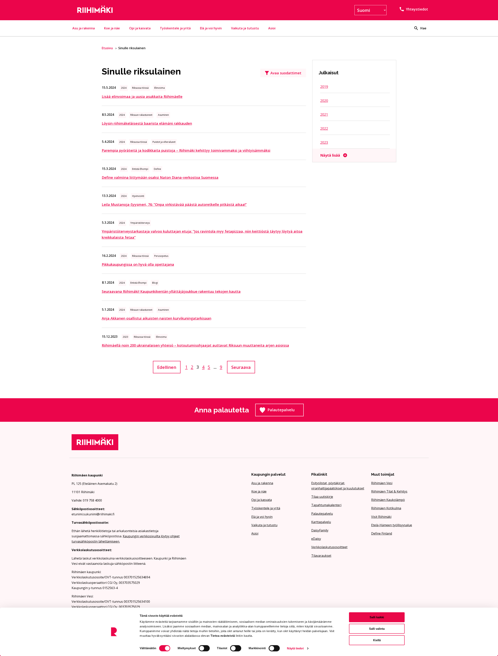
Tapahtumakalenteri (326, 505)
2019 (324, 86)
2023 (324, 142)
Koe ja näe (112, 28)
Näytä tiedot (295, 648)
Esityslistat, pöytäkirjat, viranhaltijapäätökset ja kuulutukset (337, 485)
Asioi (271, 28)
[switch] (204, 648)
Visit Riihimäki (381, 517)
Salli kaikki (377, 617)
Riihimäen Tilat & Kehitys (389, 491)
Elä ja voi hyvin (211, 28)
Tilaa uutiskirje (322, 497)
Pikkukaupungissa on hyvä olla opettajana (138, 264)
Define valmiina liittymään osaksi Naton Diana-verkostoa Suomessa (160, 177)
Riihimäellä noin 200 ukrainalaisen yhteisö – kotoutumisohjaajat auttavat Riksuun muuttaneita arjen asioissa (195, 345)
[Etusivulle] (129, 10)
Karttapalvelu (321, 522)
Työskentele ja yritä (175, 28)
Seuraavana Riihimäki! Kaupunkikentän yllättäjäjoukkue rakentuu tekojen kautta (171, 291)
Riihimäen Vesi (381, 483)
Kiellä (377, 640)
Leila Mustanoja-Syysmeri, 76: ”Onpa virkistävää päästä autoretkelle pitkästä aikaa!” (174, 204)
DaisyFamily (319, 530)
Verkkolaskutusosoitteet (329, 547)
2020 (324, 100)
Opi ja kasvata (140, 28)
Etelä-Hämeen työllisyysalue (391, 525)
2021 (324, 114)
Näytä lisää (330, 155)
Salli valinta (377, 628)
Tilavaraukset (321, 555)
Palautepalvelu (285, 411)
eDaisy (316, 539)
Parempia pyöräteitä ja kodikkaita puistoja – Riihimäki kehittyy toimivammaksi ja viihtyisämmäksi (186, 150)
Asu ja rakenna (83, 28)
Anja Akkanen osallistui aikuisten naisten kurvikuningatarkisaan (156, 318)
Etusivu (108, 48)
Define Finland (381, 533)
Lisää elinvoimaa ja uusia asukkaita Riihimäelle (142, 96)
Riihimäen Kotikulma (386, 508)
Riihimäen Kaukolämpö (388, 500)
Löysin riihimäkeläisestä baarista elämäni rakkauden (147, 123)
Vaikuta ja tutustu (245, 28)
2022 (324, 128)
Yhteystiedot (417, 9)
